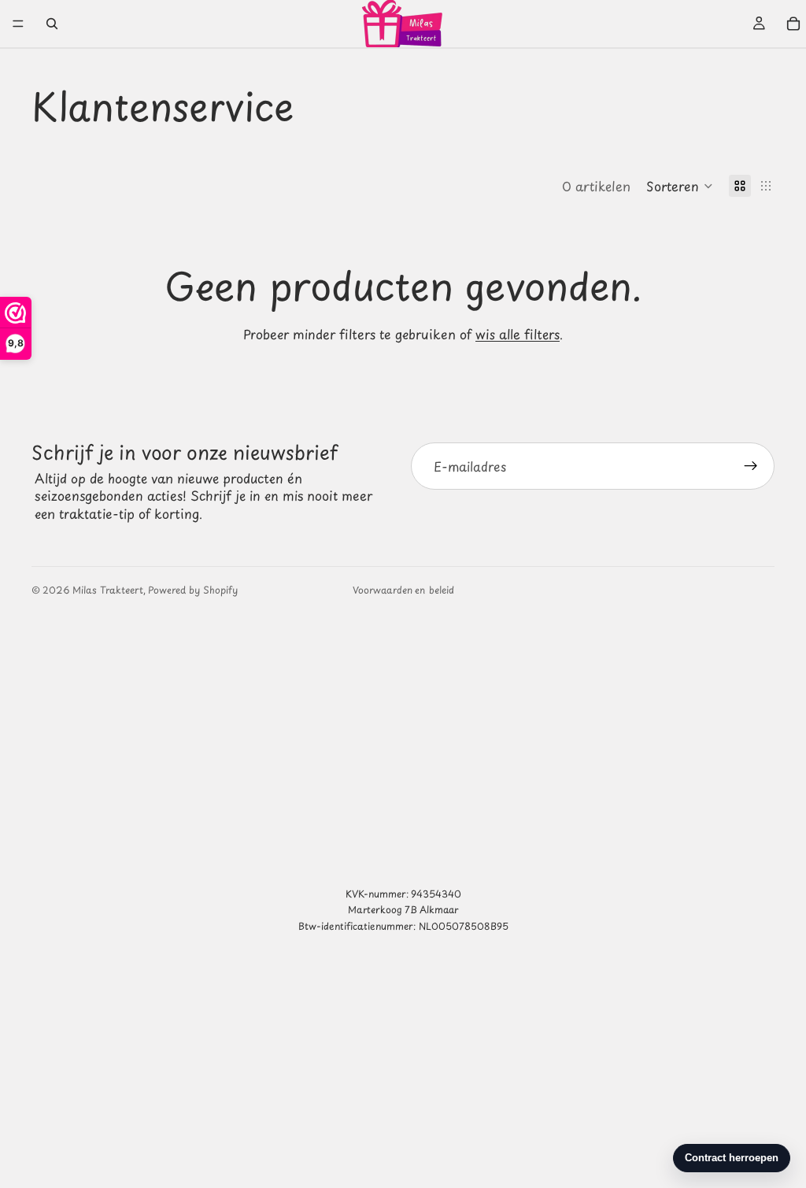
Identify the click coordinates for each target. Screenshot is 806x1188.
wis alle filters (517, 333)
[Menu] (18, 24)
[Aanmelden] (750, 466)
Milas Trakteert (107, 590)
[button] (679, 185)
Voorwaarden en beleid (403, 590)
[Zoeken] (52, 23)
